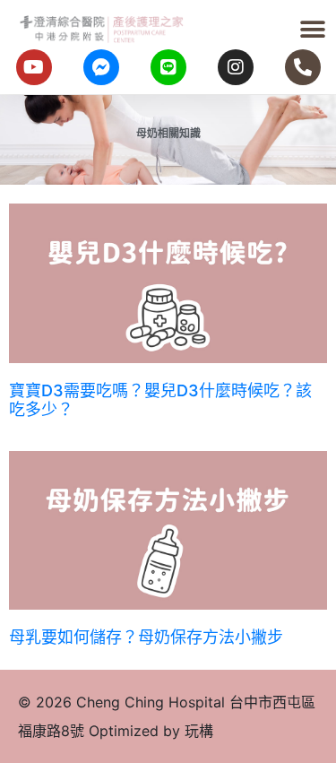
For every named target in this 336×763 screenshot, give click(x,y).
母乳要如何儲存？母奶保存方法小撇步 (146, 637)
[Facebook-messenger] (101, 67)
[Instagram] (236, 67)
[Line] (168, 67)
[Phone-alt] (303, 67)
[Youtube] (34, 67)
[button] (313, 29)
